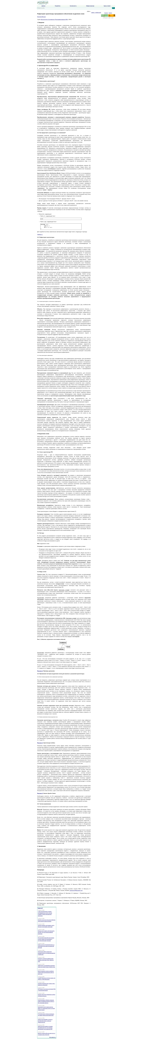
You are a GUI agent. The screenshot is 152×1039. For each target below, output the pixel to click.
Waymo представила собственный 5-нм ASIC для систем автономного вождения (46, 932)
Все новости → (52, 1037)
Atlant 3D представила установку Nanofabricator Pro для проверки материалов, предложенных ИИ (45, 1028)
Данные (43, 6)
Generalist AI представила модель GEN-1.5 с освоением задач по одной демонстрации (46, 1008)
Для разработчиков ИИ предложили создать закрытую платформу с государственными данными (46, 939)
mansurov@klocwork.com (76, 890)
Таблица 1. (40, 234)
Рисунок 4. (40, 793)
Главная (106, 12)
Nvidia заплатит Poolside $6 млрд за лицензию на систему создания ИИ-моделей (46, 946)
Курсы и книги (107, 6)
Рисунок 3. (40, 742)
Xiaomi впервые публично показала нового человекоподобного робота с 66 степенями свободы (46, 1001)
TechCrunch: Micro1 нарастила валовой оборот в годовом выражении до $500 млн (46, 953)
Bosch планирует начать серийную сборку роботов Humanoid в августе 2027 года (46, 973)
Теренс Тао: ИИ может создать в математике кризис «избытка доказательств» (45, 1021)
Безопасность (73, 6)
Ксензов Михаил (41, 16)
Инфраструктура (90, 6)
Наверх (110, 12)
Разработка (57, 6)
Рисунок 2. (40, 671)
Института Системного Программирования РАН (54, 19)
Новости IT (40, 908)
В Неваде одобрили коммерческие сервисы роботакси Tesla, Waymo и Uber (46, 960)
